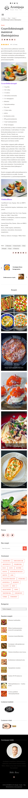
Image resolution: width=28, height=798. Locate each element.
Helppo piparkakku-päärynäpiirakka (14, 367)
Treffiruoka (6, 593)
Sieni (13, 586)
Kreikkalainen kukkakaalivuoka (16, 660)
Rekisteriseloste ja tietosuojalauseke (14, 786)
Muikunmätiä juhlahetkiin (14, 407)
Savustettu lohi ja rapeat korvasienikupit (14, 521)
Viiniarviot (16, 248)
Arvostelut (6, 564)
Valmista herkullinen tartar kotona (17, 652)
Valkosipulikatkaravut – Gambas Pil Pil (16, 684)
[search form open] (17, 3)
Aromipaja (17, 7)
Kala (24, 245)
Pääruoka (20, 578)
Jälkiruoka (17, 564)
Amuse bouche (17, 245)
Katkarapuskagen (16, 571)
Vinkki (4, 596)
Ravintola (6, 582)
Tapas (10, 248)
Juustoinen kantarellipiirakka (15, 636)
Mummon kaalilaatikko (14, 620)
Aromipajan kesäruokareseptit (14, 328)
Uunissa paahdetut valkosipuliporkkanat (13, 692)
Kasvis (5, 571)
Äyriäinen (13, 596)
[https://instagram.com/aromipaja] (8, 535)
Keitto (4, 575)
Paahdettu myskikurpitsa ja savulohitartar (14, 485)
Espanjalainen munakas (14, 668)
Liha (11, 575)
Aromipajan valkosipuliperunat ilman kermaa (16, 645)
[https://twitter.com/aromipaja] (12, 535)
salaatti (5, 586)
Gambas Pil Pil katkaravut (15, 676)
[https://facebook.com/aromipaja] (3, 535)
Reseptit (3, 25)
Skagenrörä (7, 589)
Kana (10, 568)
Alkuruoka (8, 245)
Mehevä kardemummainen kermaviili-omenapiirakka (15, 629)
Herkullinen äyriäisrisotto (14, 446)
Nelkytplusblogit (8, 578)
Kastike (18, 568)
